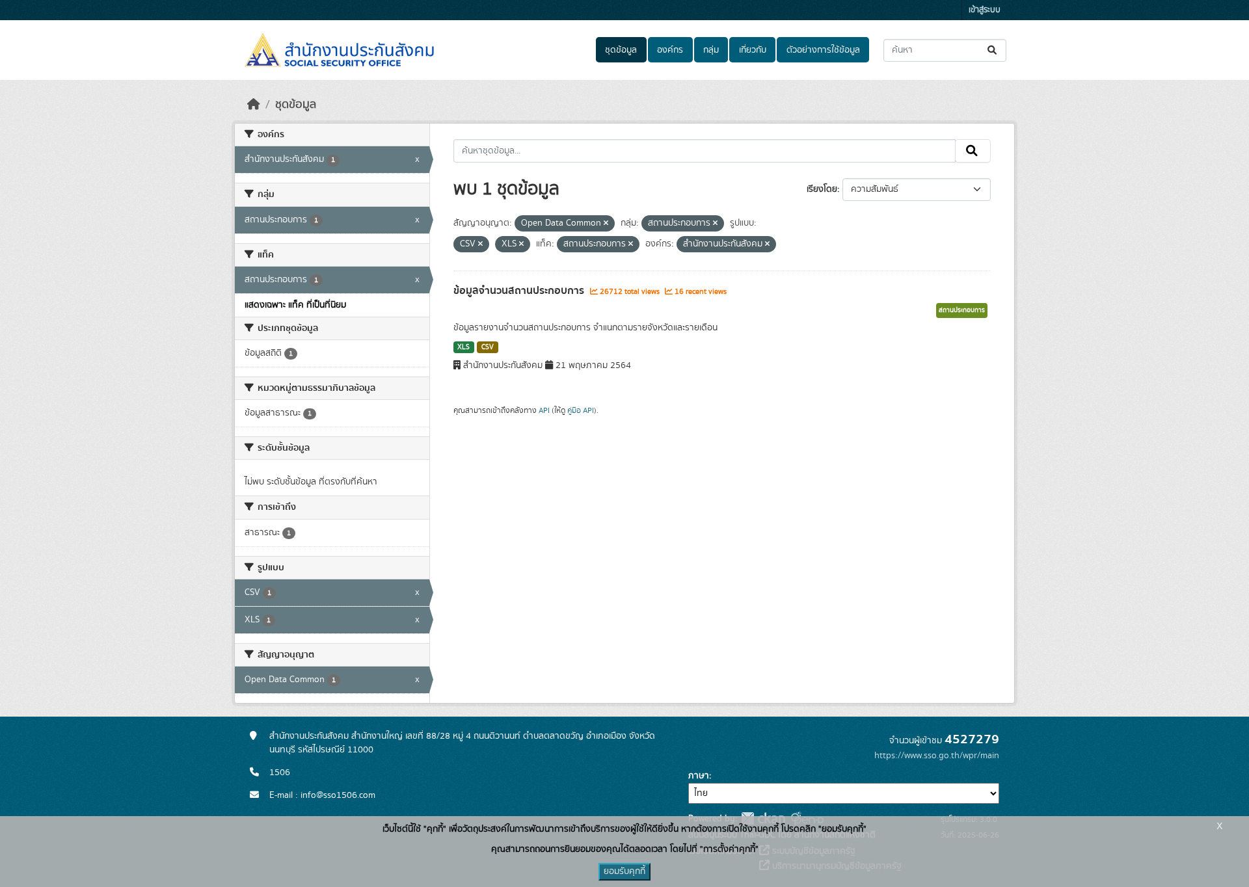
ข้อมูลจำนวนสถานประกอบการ (520, 290)
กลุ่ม (711, 50)
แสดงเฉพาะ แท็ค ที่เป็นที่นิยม (295, 304)
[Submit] (993, 50)
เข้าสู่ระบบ (985, 10)
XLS (463, 347)
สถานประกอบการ (962, 310)
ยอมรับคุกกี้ (624, 871)
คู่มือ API (580, 410)
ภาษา (698, 775)
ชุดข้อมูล (621, 50)
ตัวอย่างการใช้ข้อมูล (823, 50)
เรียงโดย (822, 189)
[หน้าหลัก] (253, 104)
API (544, 410)
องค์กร (670, 50)
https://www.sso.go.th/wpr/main (936, 755)
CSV (487, 347)
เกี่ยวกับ (752, 50)
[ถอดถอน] (606, 223)
